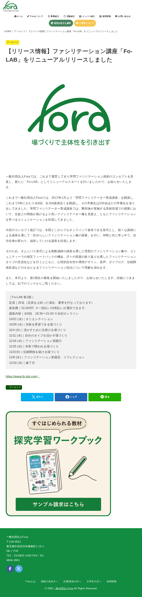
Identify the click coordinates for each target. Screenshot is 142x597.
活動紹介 (70, 16)
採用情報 (111, 581)
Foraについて (36, 16)
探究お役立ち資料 (62, 23)
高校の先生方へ (49, 581)
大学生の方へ (94, 581)
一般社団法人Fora (63, 588)
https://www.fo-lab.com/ (22, 376)
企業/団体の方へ (72, 581)
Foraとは (31, 581)
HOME (7, 31)
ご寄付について (86, 23)
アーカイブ (19, 31)
